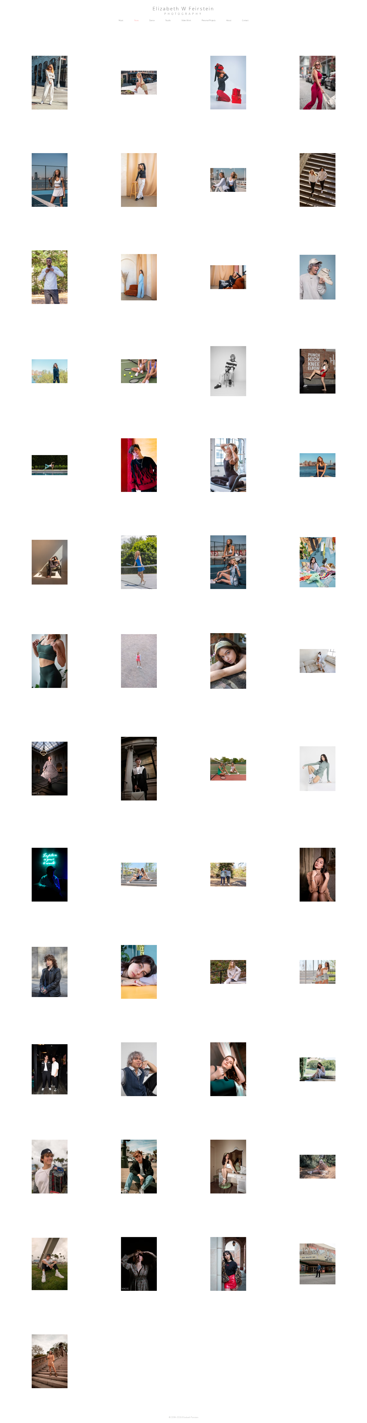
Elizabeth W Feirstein (183, 8)
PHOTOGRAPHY (183, 13)
